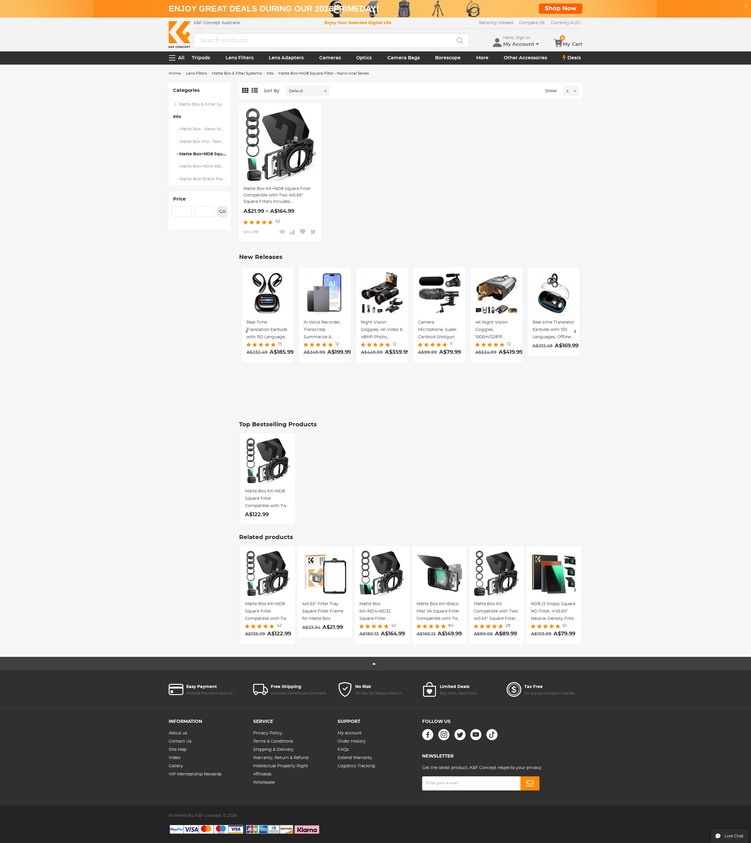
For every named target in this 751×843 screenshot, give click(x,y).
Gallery (176, 766)
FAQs (343, 750)
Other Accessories (525, 57)
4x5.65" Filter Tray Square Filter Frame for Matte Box (322, 611)
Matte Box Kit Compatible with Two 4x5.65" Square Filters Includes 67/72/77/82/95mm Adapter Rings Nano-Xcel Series (496, 612)
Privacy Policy (267, 733)
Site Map (178, 750)
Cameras (330, 57)
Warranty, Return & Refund (280, 758)
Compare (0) (532, 23)
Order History (352, 741)
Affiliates (262, 774)
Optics (364, 57)
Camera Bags (403, 57)
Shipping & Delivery (273, 750)
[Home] (179, 34)
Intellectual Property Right (280, 766)
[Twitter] (460, 734)
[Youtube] (475, 734)
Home (175, 73)
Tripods (201, 57)
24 (568, 91)
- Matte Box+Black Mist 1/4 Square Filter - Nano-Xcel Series (201, 179)
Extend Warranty (355, 758)
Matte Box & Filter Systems (237, 73)
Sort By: (272, 91)
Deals (574, 57)
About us (178, 733)
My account (350, 733)
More (482, 57)
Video (174, 758)
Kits (270, 73)
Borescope (448, 57)
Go (222, 211)
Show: (551, 91)
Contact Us (180, 741)
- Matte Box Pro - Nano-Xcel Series (201, 142)
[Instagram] (443, 734)
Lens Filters (239, 57)
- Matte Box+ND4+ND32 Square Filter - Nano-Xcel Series (201, 166)
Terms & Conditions (273, 741)
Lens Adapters (286, 57)
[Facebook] (427, 734)
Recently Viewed (496, 23)
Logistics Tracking (356, 766)
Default (296, 91)
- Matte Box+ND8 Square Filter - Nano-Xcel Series (201, 154)
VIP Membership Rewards (195, 774)
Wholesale (264, 782)
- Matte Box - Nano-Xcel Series (201, 129)
